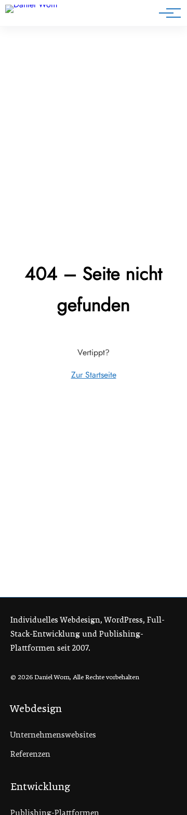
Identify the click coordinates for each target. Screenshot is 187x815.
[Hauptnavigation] (166, 13)
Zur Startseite (93, 375)
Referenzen (30, 754)
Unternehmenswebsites (53, 735)
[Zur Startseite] (40, 15)
